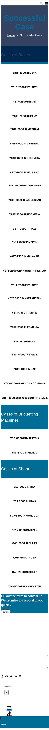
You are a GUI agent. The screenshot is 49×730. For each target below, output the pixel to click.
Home (11, 35)
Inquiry (5, 612)
